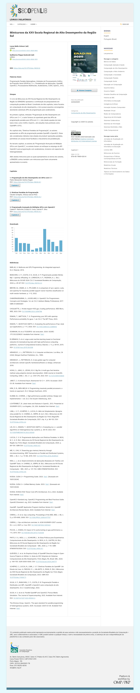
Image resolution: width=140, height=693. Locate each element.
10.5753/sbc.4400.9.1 (35, 548)
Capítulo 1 (15, 185)
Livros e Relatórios (20, 19)
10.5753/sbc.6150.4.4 (18, 422)
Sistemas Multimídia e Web (113, 127)
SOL (11, 24)
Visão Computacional (111, 130)
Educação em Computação (113, 84)
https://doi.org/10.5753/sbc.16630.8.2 (27, 197)
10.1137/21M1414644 (56, 376)
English (106, 36)
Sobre (33, 24)
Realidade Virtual (109, 110)
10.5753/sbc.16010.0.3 (33, 283)
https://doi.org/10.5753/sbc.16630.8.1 (27, 182)
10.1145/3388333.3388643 (47, 327)
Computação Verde (110, 81)
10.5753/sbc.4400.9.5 (32, 445)
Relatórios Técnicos (110, 168)
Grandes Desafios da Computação (115, 94)
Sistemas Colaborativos (112, 120)
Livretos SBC (108, 150)
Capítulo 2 (15, 200)
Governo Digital (109, 91)
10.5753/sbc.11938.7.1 (18, 577)
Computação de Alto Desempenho (83, 113)
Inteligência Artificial (111, 104)
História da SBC (109, 97)
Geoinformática (109, 88)
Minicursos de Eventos (112, 153)
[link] (42, 334)
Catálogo (22, 24)
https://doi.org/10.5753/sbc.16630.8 (27, 68)
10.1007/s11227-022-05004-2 (24, 598)
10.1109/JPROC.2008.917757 (40, 517)
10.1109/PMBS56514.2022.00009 (22, 432)
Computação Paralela (111, 78)
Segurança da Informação (112, 117)
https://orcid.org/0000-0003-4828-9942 (25, 50)
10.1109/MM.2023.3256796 (32, 311)
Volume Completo (85, 90)
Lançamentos (108, 53)
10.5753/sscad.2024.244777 (46, 561)
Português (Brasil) (110, 39)
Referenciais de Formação (113, 162)
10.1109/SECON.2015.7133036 (32, 533)
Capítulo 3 (15, 215)
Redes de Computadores (112, 114)
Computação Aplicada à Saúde (114, 65)
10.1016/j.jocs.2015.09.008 (23, 347)
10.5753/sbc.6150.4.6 (18, 472)
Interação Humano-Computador (114, 107)
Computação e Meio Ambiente (114, 71)
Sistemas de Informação (112, 124)
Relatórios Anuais (110, 165)
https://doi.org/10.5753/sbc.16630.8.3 (27, 211)
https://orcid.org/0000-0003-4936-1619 (24, 59)
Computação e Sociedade (112, 75)
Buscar (125, 24)
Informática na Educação (112, 101)
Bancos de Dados (110, 61)
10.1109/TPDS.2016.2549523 (47, 456)
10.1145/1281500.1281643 (41, 525)
